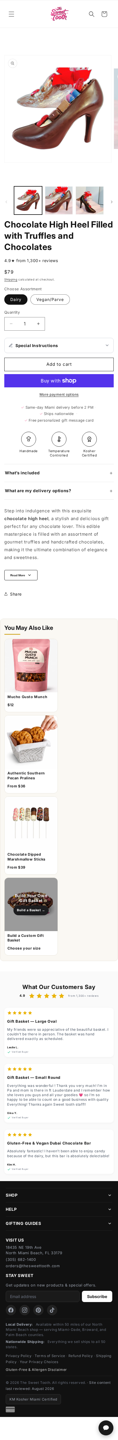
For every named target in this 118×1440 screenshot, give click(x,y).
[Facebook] (11, 1310)
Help (11, 1209)
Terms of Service (50, 1356)
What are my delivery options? (38, 490)
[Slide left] (6, 202)
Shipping (10, 279)
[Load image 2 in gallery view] (59, 200)
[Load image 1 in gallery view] (28, 200)
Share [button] (16, 594)
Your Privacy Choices (39, 1362)
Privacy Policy (19, 1356)
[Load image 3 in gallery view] (90, 200)
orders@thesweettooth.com (33, 1265)
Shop (12, 1195)
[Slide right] (111, 202)
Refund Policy (80, 1356)
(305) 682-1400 (21, 1259)
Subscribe (97, 1296)
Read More (17, 575)
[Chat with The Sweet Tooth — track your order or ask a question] (106, 1427)
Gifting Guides (23, 1223)
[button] (11, 14)
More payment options (59, 394)
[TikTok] (52, 1310)
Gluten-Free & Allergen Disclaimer (36, 1369)
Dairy (15, 299)
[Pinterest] (38, 1310)
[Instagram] (24, 1310)
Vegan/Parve (50, 299)
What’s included (22, 472)
